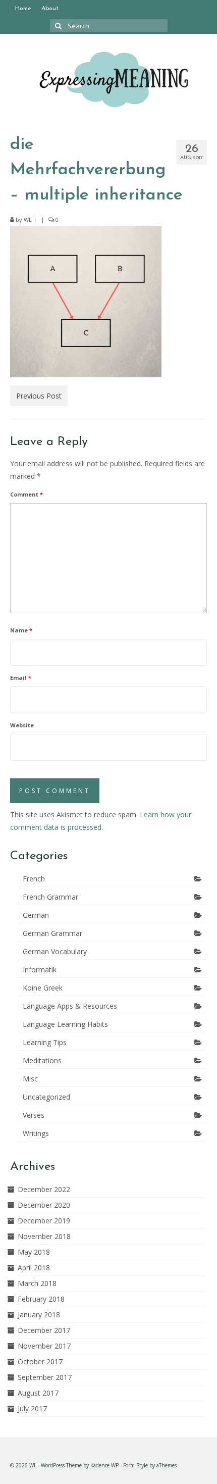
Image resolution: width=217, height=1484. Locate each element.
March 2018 (37, 1283)
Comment (26, 494)
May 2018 (34, 1252)
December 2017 (44, 1330)
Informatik (40, 969)
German (36, 915)
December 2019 (44, 1220)
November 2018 (44, 1236)
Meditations (42, 1060)
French (34, 878)
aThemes (166, 1465)
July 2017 (32, 1408)
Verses (33, 1115)
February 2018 (41, 1299)
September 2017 (45, 1377)
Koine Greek (43, 988)
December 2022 (44, 1189)
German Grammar (52, 933)
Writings (36, 1133)
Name (21, 630)
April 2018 (34, 1267)
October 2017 (40, 1361)
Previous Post (39, 396)
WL (28, 219)
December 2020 (44, 1205)
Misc (30, 1078)
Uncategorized (46, 1097)
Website (22, 725)
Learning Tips (45, 1042)
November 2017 (44, 1346)
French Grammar (50, 897)
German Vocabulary (55, 951)
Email (20, 677)
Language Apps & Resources (70, 1006)
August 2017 (38, 1393)
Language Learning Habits (65, 1024)
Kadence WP (104, 1465)
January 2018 (39, 1314)
